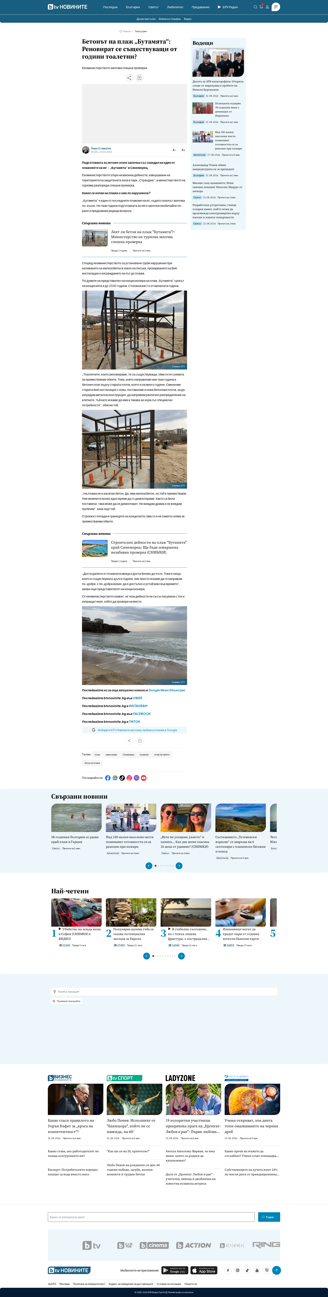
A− (174, 150)
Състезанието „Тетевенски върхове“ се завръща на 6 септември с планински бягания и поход (240, 844)
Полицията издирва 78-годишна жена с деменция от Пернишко (228, 109)
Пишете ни (190, 1283)
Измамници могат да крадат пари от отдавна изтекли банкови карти (241, 934)
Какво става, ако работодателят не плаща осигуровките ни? (73, 1153)
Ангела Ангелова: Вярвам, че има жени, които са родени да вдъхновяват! (190, 1155)
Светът (153, 7)
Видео (187, 18)
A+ (183, 150)
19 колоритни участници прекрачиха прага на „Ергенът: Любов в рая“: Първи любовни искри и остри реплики (193, 1126)
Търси (270, 1217)
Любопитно (175, 7)
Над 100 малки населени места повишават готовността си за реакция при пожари (228, 140)
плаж (97, 754)
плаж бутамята (161, 754)
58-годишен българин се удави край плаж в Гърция (75, 839)
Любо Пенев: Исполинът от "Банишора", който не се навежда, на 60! (131, 1126)
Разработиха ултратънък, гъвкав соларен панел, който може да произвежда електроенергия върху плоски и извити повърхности (216, 211)
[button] (149, 865)
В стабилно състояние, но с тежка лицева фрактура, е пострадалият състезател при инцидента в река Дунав (188, 934)
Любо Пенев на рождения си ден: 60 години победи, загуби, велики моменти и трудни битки (133, 1169)
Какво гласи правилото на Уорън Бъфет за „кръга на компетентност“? (71, 1126)
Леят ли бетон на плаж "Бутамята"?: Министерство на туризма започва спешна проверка (143, 236)
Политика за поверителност (89, 1283)
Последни (110, 7)
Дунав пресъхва (146, 18)
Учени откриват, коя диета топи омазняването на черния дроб (251, 1126)
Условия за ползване (169, 1283)
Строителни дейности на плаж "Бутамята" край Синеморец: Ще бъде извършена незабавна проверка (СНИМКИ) (149, 547)
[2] (261, 7)
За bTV (52, 1283)
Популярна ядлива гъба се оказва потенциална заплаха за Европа (133, 934)
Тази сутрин (141, 31)
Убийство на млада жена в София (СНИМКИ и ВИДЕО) (80, 934)
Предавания (200, 7)
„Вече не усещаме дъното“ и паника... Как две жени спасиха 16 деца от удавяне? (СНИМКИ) (185, 842)
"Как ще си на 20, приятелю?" (128, 1151)
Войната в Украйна (170, 18)
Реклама (64, 1283)
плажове (144, 754)
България (133, 7)
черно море (111, 754)
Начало (127, 31)
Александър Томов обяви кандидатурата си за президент (213, 167)
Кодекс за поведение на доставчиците (131, 1283)
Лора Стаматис (101, 148)
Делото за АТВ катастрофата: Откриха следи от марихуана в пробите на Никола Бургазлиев (218, 85)
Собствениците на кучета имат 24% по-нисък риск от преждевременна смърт (251, 1172)
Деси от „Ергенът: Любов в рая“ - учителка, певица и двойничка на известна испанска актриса (191, 1179)
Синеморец (128, 754)
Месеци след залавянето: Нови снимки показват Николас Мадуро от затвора (217, 187)
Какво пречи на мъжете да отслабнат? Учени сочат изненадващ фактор (252, 1153)
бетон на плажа (92, 763)
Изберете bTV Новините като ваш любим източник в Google (137, 730)
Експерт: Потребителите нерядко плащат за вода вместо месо (73, 1171)
